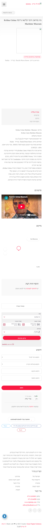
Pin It (20, 430)
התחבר (31, 406)
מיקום (37, 118)
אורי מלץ (28, 399)
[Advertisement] (21, 87)
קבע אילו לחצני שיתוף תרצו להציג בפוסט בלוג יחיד (25, 426)
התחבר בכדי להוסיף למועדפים (20, 419)
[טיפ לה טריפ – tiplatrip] (34, 4)
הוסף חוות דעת (34, 121)
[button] (5, 249)
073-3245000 (31, 496)
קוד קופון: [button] (7, 344)
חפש (21, 388)
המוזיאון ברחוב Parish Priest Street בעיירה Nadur (22, 60)
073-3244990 (32, 499)
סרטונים (36, 115)
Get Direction (34, 239)
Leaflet (38, 266)
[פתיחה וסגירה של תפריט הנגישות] (4, 516)
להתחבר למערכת (31, 288)
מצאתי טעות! (20, 306)
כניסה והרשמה (7, 12)
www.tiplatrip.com (30, 502)
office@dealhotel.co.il (30, 505)
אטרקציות (37, 57)
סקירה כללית (35, 112)
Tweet (5, 426)
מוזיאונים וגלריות (29, 57)
